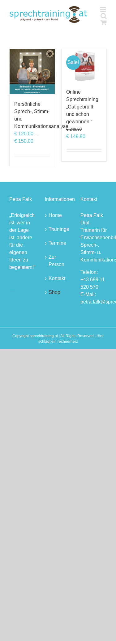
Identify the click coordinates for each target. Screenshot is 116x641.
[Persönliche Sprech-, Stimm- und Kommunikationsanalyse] (32, 71)
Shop (54, 292)
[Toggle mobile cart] (104, 22)
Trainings (58, 229)
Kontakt (57, 278)
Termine (57, 243)
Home (55, 215)
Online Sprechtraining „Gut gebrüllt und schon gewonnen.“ (82, 106)
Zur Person (56, 260)
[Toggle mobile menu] (103, 9)
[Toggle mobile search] (104, 16)
